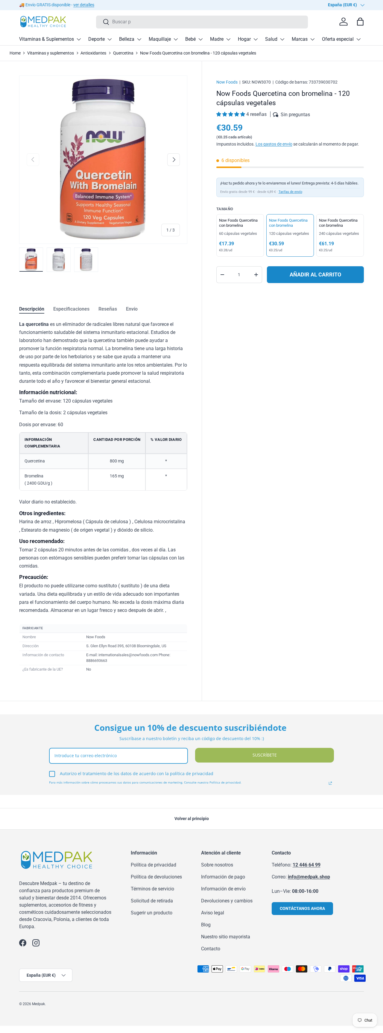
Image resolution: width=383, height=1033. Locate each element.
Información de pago (223, 877)
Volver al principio (191, 818)
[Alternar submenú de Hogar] (255, 39)
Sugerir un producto (151, 913)
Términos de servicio (152, 889)
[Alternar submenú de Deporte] (109, 39)
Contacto (210, 949)
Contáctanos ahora (302, 908)
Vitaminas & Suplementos (46, 39)
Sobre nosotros (217, 865)
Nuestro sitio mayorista (225, 937)
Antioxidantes (93, 53)
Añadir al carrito (315, 274)
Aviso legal (212, 913)
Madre (217, 39)
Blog (206, 925)
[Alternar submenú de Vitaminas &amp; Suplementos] (78, 39)
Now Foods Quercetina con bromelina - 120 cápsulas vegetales (198, 53)
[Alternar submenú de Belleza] (139, 39)
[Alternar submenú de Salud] (282, 39)
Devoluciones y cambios (227, 901)
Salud (271, 39)
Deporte (96, 39)
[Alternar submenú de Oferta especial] (358, 39)
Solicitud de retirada (152, 901)
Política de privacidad (153, 865)
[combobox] (202, 21)
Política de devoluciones (156, 877)
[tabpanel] (103, 497)
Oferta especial (338, 39)
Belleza (126, 39)
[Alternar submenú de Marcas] (312, 39)
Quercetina (123, 53)
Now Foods (227, 82)
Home (15, 53)
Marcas (300, 39)
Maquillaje (160, 39)
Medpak (38, 1004)
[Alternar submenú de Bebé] (200, 39)
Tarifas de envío (290, 192)
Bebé (190, 39)
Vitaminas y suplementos (50, 53)
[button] (231, 114)
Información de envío (223, 889)
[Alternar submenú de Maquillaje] (175, 39)
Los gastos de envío (274, 144)
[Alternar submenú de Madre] (228, 39)
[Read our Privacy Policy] (330, 783)
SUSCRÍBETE (265, 755)
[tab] (31, 309)
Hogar (244, 39)
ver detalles (83, 4)
